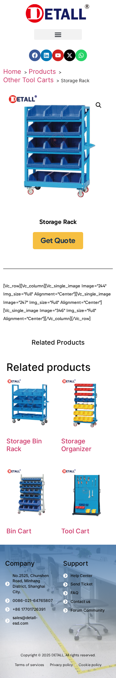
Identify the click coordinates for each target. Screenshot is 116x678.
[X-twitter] (69, 55)
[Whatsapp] (81, 55)
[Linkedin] (46, 55)
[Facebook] (35, 55)
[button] (58, 34)
